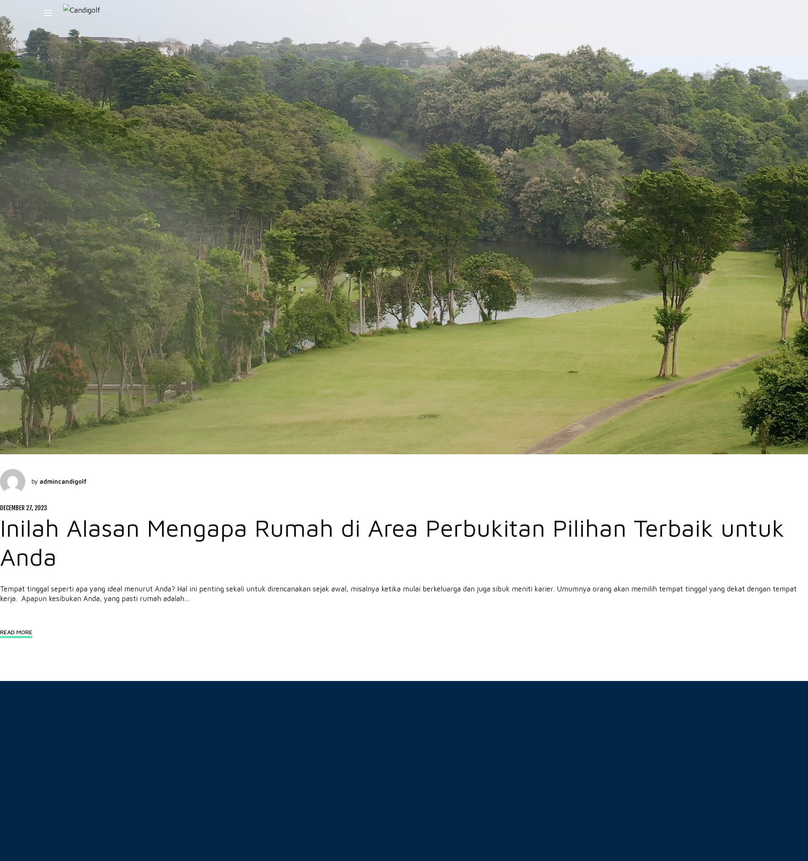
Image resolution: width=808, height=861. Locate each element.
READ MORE (16, 632)
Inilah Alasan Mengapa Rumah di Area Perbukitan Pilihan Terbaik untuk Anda (392, 542)
